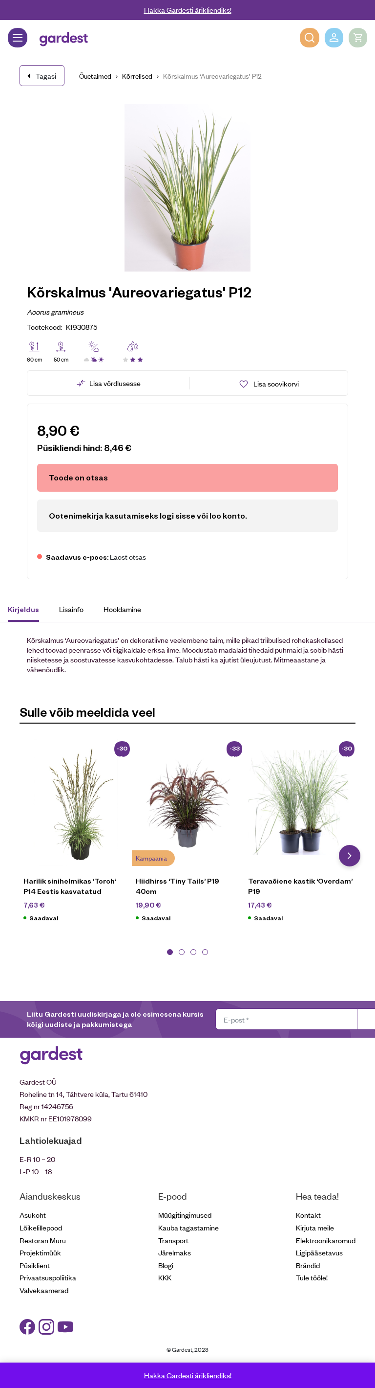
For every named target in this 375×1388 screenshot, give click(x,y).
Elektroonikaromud (325, 1240)
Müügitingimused (184, 1214)
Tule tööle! (312, 1277)
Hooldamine (122, 609)
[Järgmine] (349, 855)
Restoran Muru (43, 1240)
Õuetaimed (95, 75)
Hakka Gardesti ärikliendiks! (187, 9)
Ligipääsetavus (319, 1252)
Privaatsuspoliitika (48, 1277)
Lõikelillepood (41, 1227)
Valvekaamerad (44, 1290)
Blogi (165, 1265)
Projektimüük (40, 1252)
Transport (173, 1240)
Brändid (308, 1265)
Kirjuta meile (315, 1227)
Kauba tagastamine (188, 1227)
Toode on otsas (78, 477)
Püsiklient (35, 1265)
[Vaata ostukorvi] (358, 37)
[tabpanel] (76, 835)
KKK (164, 1277)
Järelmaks (174, 1252)
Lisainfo (71, 609)
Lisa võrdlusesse (115, 383)
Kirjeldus (23, 609)
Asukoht (33, 1214)
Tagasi (46, 75)
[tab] (28, 610)
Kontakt (308, 1214)
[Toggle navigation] (17, 37)
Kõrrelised (137, 75)
